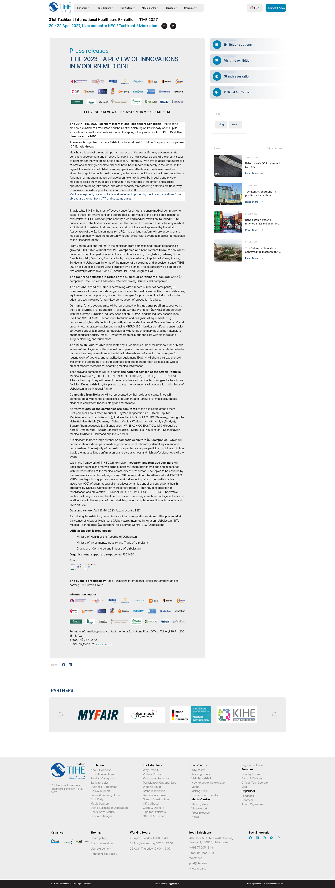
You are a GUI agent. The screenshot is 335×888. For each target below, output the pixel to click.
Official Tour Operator (205, 795)
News (195, 817)
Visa (244, 786)
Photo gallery (199, 804)
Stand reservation (154, 791)
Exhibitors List (99, 782)
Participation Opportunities (159, 782)
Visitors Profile (152, 774)
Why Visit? (198, 770)
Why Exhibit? (151, 770)
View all (272, 148)
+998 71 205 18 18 (201, 847)
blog (221, 124)
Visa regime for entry (156, 778)
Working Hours (152, 786)
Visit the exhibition (202, 778)
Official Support (100, 791)
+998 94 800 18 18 (201, 852)
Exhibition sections (102, 774)
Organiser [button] (189, 8)
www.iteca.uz (103, 644)
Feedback (247, 796)
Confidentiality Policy (104, 854)
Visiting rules (199, 791)
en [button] (255, 7)
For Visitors (199, 765)
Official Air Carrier (154, 816)
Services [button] (170, 8)
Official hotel (151, 803)
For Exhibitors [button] (104, 8)
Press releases (200, 812)
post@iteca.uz (198, 863)
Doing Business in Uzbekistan (109, 807)
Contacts (247, 800)
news (235, 124)
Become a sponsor (155, 795)
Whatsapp (195, 858)
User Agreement (101, 848)
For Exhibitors (152, 765)
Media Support (100, 803)
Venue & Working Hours (105, 795)
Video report (199, 808)
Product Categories (103, 778)
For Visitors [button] (126, 8)
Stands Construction (156, 799)
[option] (98, 715)
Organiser (248, 791)
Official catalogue (102, 816)
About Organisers (252, 804)
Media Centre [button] (149, 8)
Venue (195, 786)
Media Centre (200, 799)
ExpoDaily (97, 799)
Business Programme (104, 786)
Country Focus (250, 774)
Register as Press (252, 765)
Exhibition (97, 765)
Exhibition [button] (82, 8)
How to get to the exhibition (208, 782)
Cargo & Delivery (153, 807)
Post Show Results (103, 812)
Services (247, 769)
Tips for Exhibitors (154, 812)
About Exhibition (101, 770)
